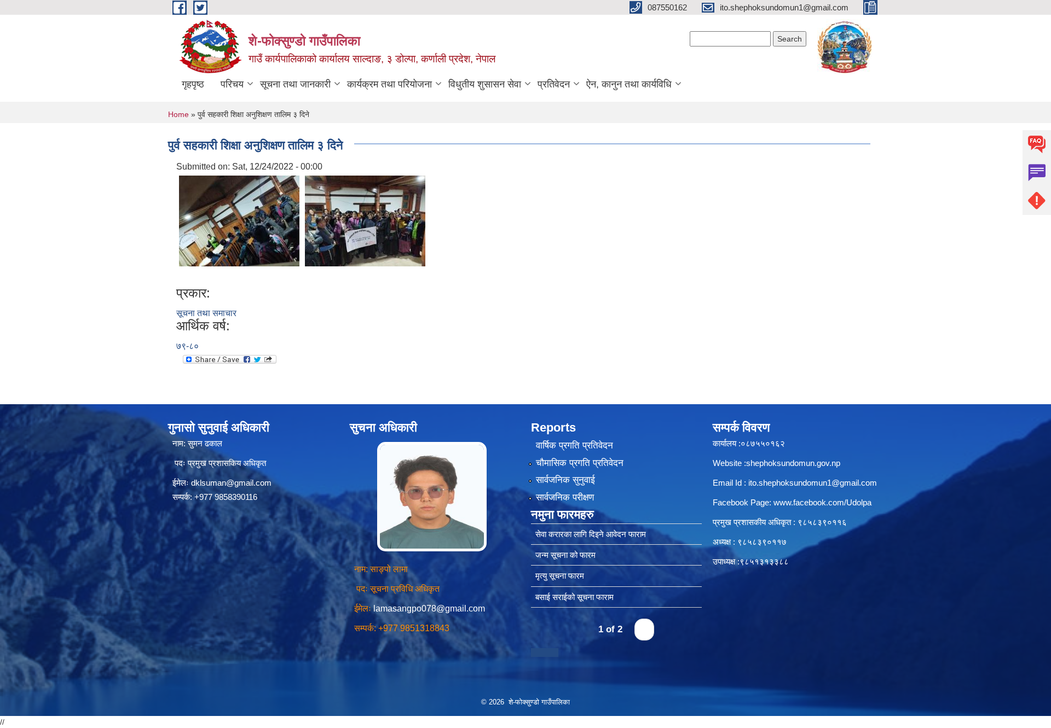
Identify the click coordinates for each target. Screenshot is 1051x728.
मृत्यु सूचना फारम (559, 575)
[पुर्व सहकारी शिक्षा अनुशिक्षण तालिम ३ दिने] (239, 220)
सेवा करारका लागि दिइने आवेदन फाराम (590, 534)
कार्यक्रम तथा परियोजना (389, 84)
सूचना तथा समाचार (206, 313)
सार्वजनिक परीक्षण (565, 497)
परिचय (232, 84)
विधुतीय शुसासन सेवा (484, 84)
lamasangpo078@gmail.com (429, 608)
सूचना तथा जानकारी (295, 84)
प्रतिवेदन (554, 84)
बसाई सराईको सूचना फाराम (574, 597)
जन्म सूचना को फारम (565, 555)
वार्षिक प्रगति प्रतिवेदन (574, 445)
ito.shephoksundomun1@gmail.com (812, 482)
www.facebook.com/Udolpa (822, 502)
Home (178, 114)
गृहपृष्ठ (193, 84)
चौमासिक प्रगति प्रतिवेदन (579, 463)
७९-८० (187, 346)
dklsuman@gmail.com (231, 482)
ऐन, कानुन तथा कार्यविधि (629, 84)
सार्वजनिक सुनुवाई (565, 480)
